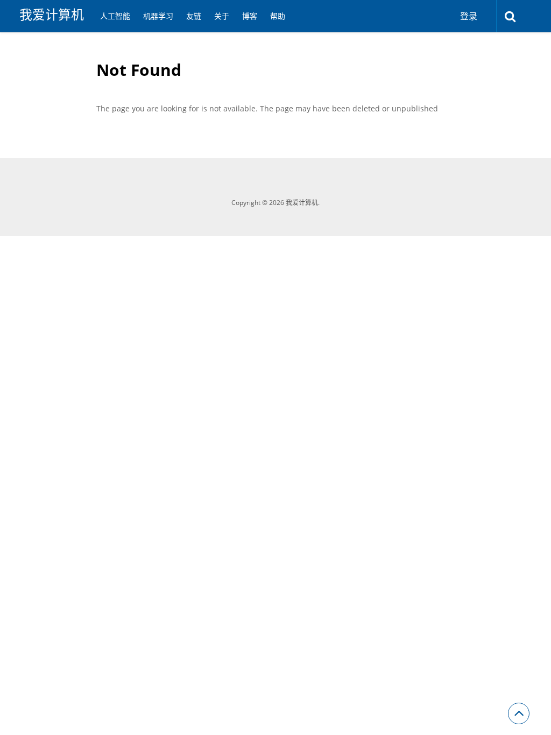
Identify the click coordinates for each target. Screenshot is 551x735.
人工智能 (115, 16)
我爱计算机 (51, 14)
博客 (249, 16)
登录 (468, 16)
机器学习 (158, 16)
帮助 (277, 16)
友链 (193, 16)
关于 (221, 16)
